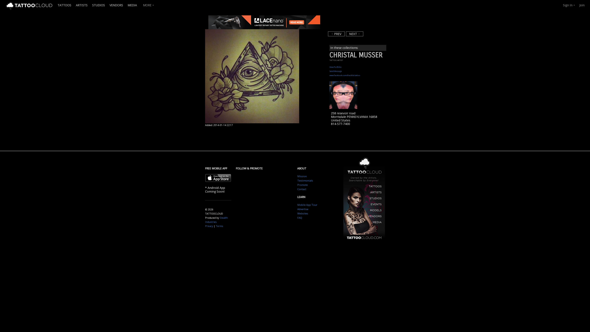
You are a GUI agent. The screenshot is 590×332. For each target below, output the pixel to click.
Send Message (335, 71)
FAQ (299, 217)
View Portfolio (335, 67)
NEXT (353, 34)
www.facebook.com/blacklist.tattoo (344, 75)
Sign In (568, 5)
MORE (147, 5)
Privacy (209, 226)
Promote (302, 185)
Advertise (302, 209)
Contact (301, 189)
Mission (302, 176)
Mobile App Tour (307, 205)
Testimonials (305, 180)
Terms (219, 226)
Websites (302, 213)
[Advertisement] (352, 23)
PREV (337, 34)
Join (582, 5)
